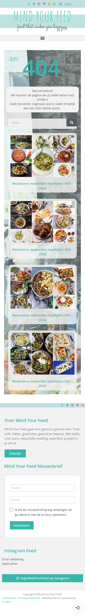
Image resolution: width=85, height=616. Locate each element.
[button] (42, 38)
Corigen (6, 601)
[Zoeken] (71, 122)
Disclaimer (10, 598)
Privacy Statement (29, 598)
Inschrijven (22, 525)
